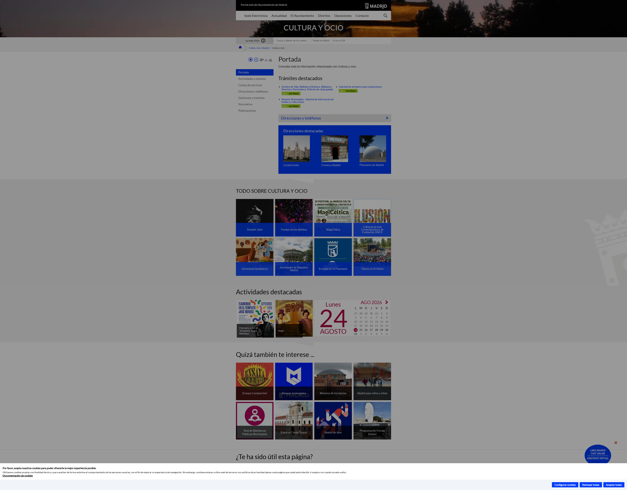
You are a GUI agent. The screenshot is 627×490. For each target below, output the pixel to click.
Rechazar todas (590, 484)
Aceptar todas (614, 484)
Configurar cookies (565, 484)
